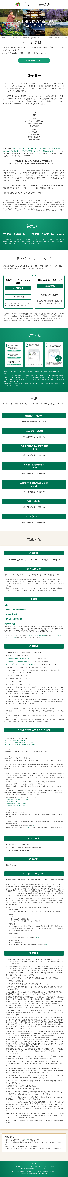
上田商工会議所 (10, 614)
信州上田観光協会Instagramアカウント (27, 148)
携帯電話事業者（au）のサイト (15, 801)
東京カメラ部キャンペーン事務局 (37, 635)
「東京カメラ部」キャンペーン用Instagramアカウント (40, 151)
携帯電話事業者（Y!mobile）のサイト (16, 805)
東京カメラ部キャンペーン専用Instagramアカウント (22, 664)
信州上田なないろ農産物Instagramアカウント (20, 661)
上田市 (7, 604)
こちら (35, 825)
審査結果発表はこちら (34, 60)
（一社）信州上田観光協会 (15, 609)
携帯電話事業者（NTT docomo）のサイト (17, 799)
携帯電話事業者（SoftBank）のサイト (16, 803)
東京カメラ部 (9, 623)
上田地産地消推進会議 (13, 619)
